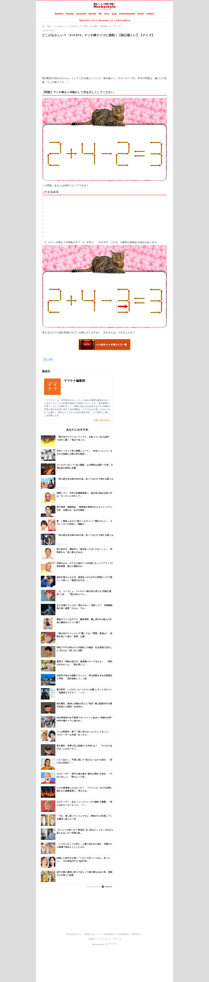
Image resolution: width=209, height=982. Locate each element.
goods (92, 13)
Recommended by (94, 887)
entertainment (127, 13)
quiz (114, 13)
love (106, 13)
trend (141, 13)
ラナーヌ (117, 939)
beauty (70, 13)
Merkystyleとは (73, 934)
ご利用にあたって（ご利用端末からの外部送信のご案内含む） (113, 934)
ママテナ (107, 939)
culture (150, 13)
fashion (59, 13)
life (100, 13)
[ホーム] (43, 26)
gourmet (81, 13)
